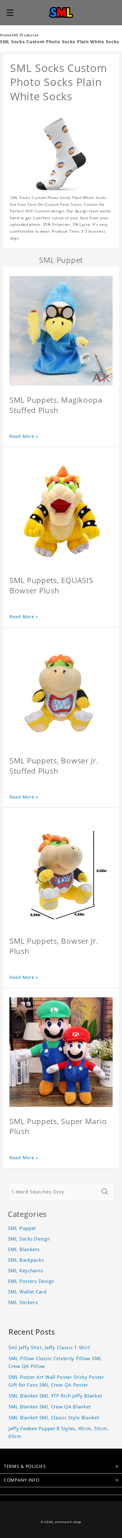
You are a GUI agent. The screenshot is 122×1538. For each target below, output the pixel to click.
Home (6, 35)
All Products (25, 35)
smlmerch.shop (68, 1522)
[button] (10, 12)
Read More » (23, 436)
